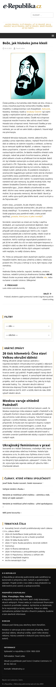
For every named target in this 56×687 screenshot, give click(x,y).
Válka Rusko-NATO (17, 540)
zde (45, 277)
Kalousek (46, 109)
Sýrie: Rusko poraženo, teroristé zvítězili (26, 543)
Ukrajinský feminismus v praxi (26, 445)
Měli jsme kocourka (11, 512)
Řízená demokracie (17, 549)
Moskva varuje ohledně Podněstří (21, 402)
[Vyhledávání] (42, 15)
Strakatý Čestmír (34, 111)
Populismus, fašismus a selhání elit (24, 554)
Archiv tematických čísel (15, 560)
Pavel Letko (20, 48)
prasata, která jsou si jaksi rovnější (26, 216)
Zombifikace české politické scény (23, 534)
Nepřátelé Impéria (17, 557)
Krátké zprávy (14, 348)
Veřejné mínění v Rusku (13, 489)
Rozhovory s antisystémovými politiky (25, 551)
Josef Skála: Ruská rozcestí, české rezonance (22, 483)
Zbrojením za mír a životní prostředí (24, 537)
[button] (52, 35)
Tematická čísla (15, 523)
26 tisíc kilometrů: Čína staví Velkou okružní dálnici (24, 355)
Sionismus (9, 546)
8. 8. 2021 (8, 48)
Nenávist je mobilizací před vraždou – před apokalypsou (27, 503)
